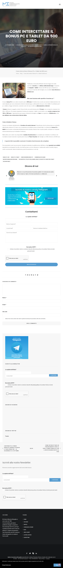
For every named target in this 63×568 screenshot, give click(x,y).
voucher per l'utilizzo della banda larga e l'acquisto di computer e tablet (36, 159)
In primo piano (52, 45)
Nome (4, 297)
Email (4, 304)
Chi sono (26, 521)
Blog (19, 45)
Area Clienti (27, 532)
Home (17, 73)
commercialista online (40, 157)
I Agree (57, 565)
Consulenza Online (28, 527)
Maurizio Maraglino (36, 46)
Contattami (26, 537)
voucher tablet (6, 161)
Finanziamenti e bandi (40, 45)
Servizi (25, 524)
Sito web (4, 311)
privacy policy (38, 249)
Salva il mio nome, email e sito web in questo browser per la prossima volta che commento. (25, 318)
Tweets (7, 436)
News (22, 45)
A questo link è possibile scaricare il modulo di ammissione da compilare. (27, 141)
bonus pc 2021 (6, 157)
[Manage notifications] (59, 564)
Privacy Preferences (6, 565)
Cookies (48, 558)
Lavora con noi (27, 534)
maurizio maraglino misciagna (10, 159)
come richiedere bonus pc (27, 157)
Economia (31, 45)
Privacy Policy (42, 558)
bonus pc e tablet (15, 157)
